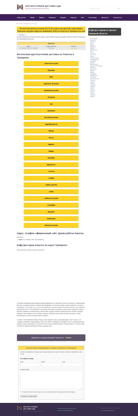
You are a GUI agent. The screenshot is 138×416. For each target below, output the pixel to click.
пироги (51, 144)
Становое (92, 80)
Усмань (92, 91)
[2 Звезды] (73, 48)
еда (51, 104)
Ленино (92, 70)
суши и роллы (51, 184)
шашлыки (51, 218)
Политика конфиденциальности (107, 410)
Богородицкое (94, 38)
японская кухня (51, 225)
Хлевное (92, 93)
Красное (92, 62)
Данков (92, 45)
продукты (51, 164)
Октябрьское (93, 75)
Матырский (93, 74)
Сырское (92, 82)
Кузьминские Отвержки (96, 66)
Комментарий (24, 369)
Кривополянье (94, 64)
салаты (51, 171)
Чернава (92, 96)
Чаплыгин (92, 95)
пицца (51, 151)
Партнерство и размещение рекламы (65, 410)
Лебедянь (92, 67)
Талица (92, 83)
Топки (91, 88)
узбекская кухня (51, 198)
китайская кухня (51, 117)
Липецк (92, 72)
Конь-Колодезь (94, 58)
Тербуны (92, 86)
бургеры (51, 70)
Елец (91, 51)
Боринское (93, 40)
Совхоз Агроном (94, 78)
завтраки (51, 110)
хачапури (51, 205)
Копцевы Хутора (94, 59)
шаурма (51, 211)
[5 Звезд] (76, 48)
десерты (51, 97)
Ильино (92, 56)
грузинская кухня (51, 90)
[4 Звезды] (75, 48)
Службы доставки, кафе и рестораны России (66, 408)
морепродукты (51, 124)
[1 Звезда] (71, 48)
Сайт (63, 362)
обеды (51, 131)
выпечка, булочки (51, 83)
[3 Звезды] (74, 48)
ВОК (51, 77)
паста (51, 137)
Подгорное (93, 77)
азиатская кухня (51, 63)
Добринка (92, 46)
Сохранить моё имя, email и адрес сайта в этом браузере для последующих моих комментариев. (48, 392)
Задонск (92, 53)
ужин (51, 191)
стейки (51, 178)
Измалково (93, 54)
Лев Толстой (93, 69)
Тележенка (93, 85)
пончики (51, 158)
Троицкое (92, 90)
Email (43, 362)
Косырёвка (93, 61)
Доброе (92, 48)
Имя (22, 362)
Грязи (91, 43)
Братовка (92, 42)
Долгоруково (93, 50)
